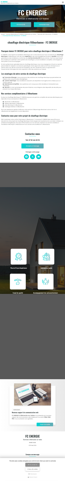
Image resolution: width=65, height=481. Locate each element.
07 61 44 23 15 (21, 24)
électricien (10, 64)
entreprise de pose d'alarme (24, 87)
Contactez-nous (44, 24)
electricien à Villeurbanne (12, 102)
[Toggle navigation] (63, 2)
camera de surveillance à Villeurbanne (38, 124)
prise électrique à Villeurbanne (13, 105)
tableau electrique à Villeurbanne (14, 103)
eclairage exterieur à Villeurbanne (14, 106)
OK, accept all (33, 464)
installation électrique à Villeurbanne (12, 124)
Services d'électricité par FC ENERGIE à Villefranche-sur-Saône (21, 34)
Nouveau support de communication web (25, 412)
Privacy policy (33, 477)
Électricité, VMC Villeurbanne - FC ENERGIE (47, 34)
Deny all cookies (33, 469)
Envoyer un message (32, 146)
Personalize (33, 474)
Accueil (3, 34)
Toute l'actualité (45, 424)
